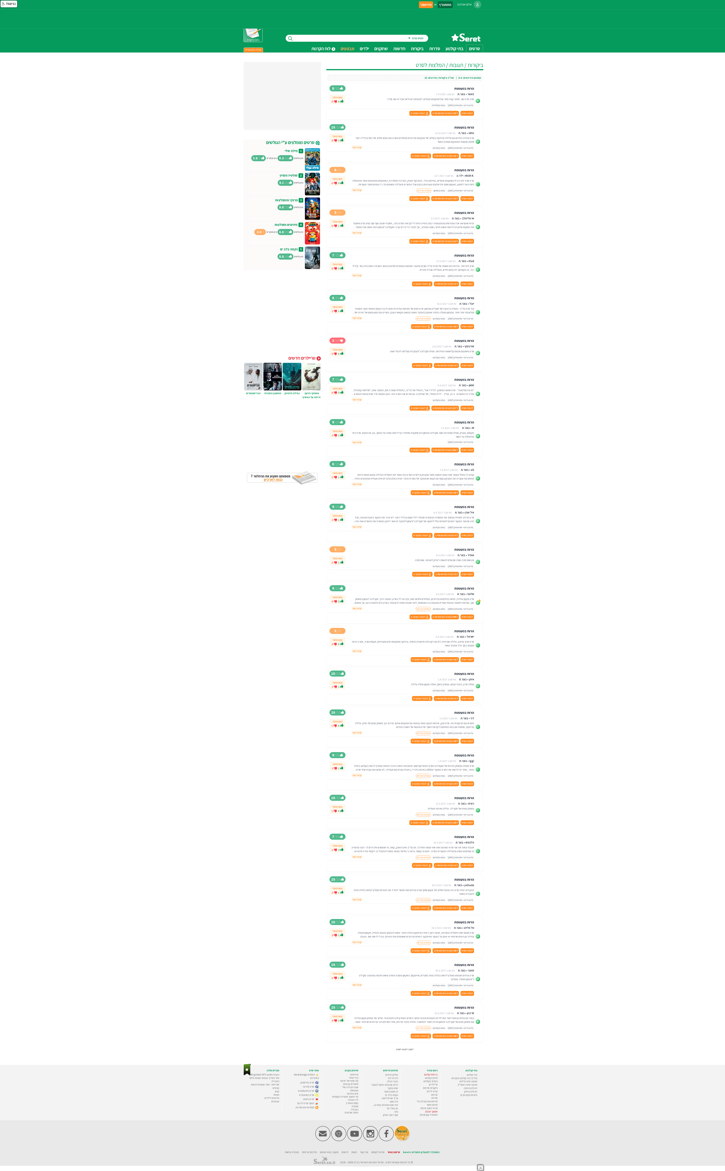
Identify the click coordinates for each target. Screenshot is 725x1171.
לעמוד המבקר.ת (418, 113)
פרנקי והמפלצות (286, 200)
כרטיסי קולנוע (431, 1074)
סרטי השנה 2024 (429, 1108)
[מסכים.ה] (341, 101)
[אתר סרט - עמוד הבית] (466, 40)
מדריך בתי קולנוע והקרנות (464, 1078)
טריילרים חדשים (302, 358)
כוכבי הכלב (392, 1081)
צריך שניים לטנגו (390, 1098)
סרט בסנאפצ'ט (307, 1095)
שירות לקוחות (378, 1152)
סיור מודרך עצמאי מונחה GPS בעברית (264, 1079)
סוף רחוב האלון (390, 1115)
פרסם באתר (393, 1152)
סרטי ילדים (432, 1091)
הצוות (354, 1152)
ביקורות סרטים (430, 1088)
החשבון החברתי (272, 393)
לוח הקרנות (321, 48)
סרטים (434, 1094)
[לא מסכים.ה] (335, 101)
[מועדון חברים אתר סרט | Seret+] (322, 1140)
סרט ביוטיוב (309, 1099)
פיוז (396, 1111)
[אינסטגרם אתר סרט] (370, 1140)
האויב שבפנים (351, 1112)
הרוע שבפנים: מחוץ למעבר (384, 1084)
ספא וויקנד (392, 1088)
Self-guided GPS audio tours (264, 1074)
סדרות (434, 1098)
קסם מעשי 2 (352, 1103)
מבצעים (347, 48)
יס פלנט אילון (470, 1091)
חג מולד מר (392, 1108)
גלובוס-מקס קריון (468, 1095)
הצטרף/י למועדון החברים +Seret (421, 1152)
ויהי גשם (394, 1101)
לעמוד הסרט (467, 113)
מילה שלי (291, 151)
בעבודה (354, 1109)
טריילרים (433, 1084)
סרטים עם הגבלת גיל (427, 1101)
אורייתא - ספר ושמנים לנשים (265, 1084)
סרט (388, 1162)
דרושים (345, 1152)
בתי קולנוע (472, 1074)
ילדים (364, 48)
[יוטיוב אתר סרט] (354, 1140)
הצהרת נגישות (292, 1152)
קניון (277, 1091)
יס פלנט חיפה (470, 1088)
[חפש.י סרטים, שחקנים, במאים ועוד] (290, 38)
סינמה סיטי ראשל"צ (467, 1084)
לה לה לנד (393, 1078)
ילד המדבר (352, 1100)
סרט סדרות (309, 1086)
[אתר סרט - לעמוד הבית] (247, 1074)
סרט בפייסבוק (307, 1082)
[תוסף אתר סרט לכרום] (338, 1140)
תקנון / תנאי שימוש (329, 1152)
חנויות (276, 1094)
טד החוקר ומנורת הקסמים (345, 1096)
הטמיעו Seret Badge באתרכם (306, 1076)
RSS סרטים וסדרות (305, 1107)
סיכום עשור (432, 1104)
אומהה (355, 1106)
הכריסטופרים (253, 393)
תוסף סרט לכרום (306, 1103)
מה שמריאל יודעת (349, 1080)
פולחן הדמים (391, 1074)
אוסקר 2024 (431, 1111)
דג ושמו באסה (391, 1091)
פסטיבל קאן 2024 (429, 1114)
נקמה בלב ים (289, 249)
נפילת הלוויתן (292, 393)
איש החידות (352, 1093)
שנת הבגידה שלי (350, 1087)
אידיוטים (354, 1074)
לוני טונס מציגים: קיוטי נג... (385, 1105)
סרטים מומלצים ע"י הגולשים (290, 142)
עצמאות (354, 1090)
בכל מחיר (353, 1077)
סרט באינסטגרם (306, 1090)
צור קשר (364, 1152)
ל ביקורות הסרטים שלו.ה (445, 113)
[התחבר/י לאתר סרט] (477, 4)
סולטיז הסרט (289, 175)
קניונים (276, 1088)
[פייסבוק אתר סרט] (386, 1140)
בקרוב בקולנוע (430, 1081)
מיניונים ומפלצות (286, 224)
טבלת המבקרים (253, 49)
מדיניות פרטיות (309, 1152)
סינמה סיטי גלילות (468, 1081)
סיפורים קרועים (350, 1084)
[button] (9, 4)
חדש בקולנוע (431, 1078)
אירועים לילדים (272, 1098)
